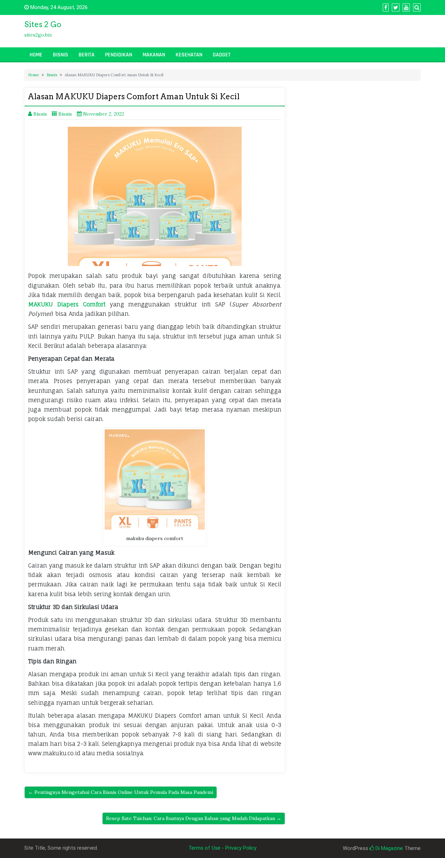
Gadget (221, 54)
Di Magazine (388, 848)
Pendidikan (118, 54)
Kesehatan (189, 54)
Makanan (154, 54)
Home (36, 54)
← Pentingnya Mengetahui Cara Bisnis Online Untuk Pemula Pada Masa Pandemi (120, 792)
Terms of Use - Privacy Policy (222, 848)
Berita (87, 54)
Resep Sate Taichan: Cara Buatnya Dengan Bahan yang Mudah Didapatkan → (193, 818)
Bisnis (60, 54)
